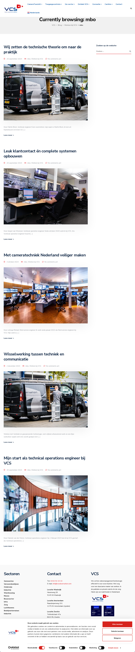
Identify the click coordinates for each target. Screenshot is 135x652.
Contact (119, 4)
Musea (6, 596)
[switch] (62, 647)
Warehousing (9, 593)
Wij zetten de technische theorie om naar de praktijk (42, 49)
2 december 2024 (14, 366)
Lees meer (8, 135)
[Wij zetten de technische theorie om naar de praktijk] (46, 95)
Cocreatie (96, 4)
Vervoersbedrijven (11, 584)
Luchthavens (9, 608)
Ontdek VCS (83, 4)
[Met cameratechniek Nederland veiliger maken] (46, 298)
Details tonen (113, 648)
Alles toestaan (117, 624)
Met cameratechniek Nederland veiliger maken (45, 255)
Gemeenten (9, 581)
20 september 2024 (14, 59)
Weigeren (117, 638)
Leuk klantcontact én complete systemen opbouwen (40, 153)
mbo (29, 59)
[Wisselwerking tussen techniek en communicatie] (46, 402)
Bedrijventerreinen (11, 611)
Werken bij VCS (37, 59)
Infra (6, 602)
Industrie (7, 590)
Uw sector (69, 4)
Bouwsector (9, 599)
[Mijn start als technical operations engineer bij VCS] (46, 506)
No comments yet (54, 59)
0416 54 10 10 (56, 581)
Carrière (108, 4)
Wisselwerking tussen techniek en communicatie (34, 356)
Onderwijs (8, 587)
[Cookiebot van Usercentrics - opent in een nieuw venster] (13, 647)
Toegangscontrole (53, 4)
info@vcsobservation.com (62, 584)
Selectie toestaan (117, 631)
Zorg (6, 605)
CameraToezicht (34, 4)
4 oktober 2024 (13, 262)
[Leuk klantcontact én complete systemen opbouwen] (46, 199)
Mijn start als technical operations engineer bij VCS (44, 460)
